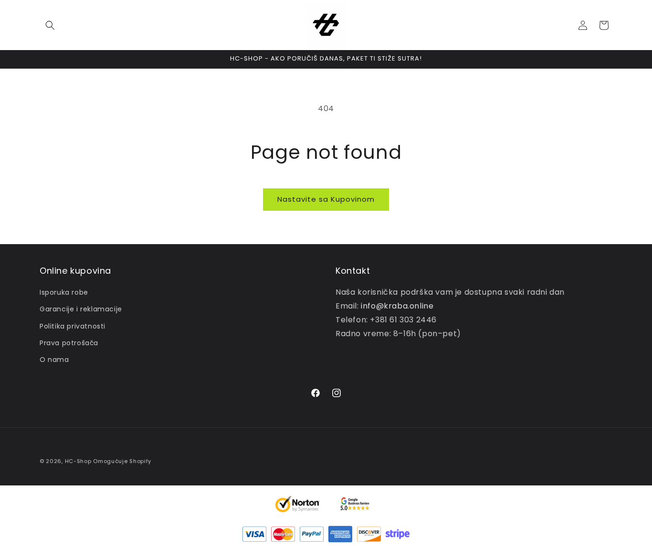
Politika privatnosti (72, 326)
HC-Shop (78, 461)
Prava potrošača (69, 343)
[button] (50, 25)
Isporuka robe (64, 292)
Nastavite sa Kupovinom (326, 199)
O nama (54, 359)
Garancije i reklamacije (81, 309)
